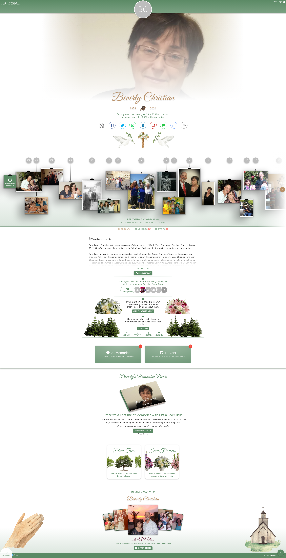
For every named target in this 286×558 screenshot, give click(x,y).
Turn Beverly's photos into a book (143, 219)
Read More (143, 269)
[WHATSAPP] (132, 125)
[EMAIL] (153, 125)
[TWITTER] (122, 125)
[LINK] (184, 125)
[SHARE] (173, 125)
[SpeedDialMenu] (281, 553)
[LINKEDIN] (143, 125)
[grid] (143, 191)
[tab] (124, 229)
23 (141, 346)
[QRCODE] (102, 125)
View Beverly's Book (143, 430)
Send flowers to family (142, 311)
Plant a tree (143, 328)
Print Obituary (144, 273)
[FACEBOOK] (112, 125)
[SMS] (163, 125)
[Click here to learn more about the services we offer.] (143, 539)
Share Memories (144, 548)
